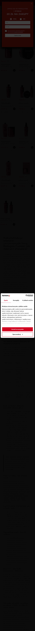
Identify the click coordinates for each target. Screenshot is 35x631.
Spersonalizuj (16, 334)
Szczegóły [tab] (16, 300)
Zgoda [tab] (6, 300)
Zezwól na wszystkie (17, 329)
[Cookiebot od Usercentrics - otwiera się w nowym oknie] (25, 295)
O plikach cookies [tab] (27, 300)
